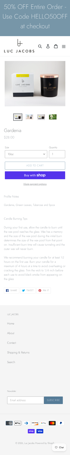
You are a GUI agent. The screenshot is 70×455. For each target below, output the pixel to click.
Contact (11, 343)
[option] (18, 117)
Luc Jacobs (29, 443)
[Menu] (64, 46)
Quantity (53, 147)
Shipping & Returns (18, 352)
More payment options (35, 184)
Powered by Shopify (45, 443)
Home (10, 323)
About (10, 333)
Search (11, 362)
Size (7, 147)
